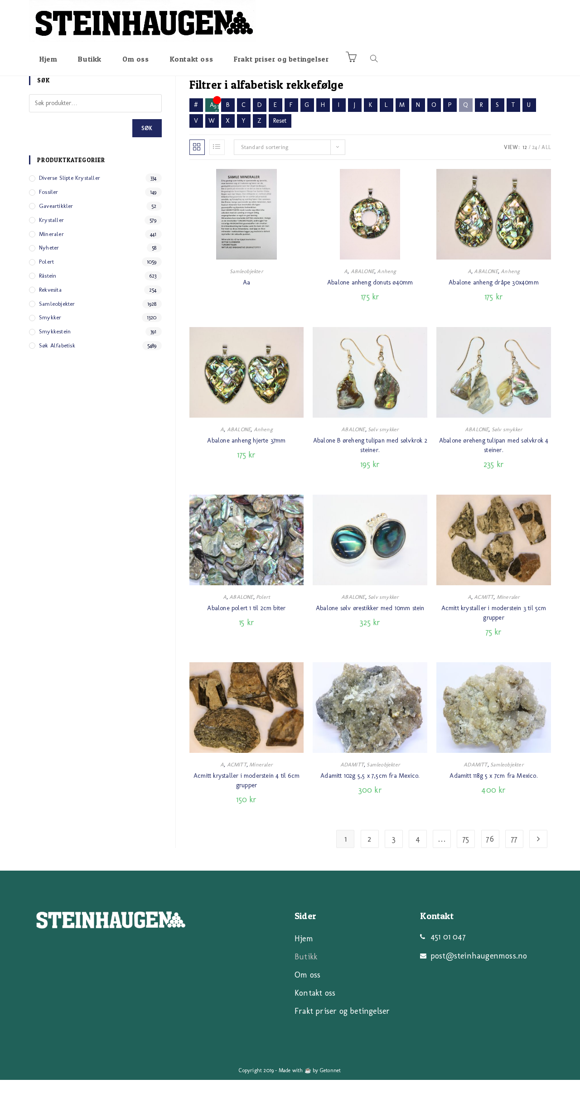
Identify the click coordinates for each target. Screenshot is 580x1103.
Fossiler (48, 191)
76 (489, 839)
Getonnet (330, 1070)
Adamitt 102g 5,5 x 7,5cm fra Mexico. (370, 776)
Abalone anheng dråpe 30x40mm (494, 282)
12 (524, 147)
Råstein (47, 275)
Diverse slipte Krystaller (69, 177)
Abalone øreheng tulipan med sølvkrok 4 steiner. (494, 445)
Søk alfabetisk (57, 345)
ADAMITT (352, 764)
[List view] (217, 147)
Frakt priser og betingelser (342, 1011)
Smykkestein (55, 331)
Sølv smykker (383, 429)
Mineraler (508, 597)
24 (534, 147)
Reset (280, 121)
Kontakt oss (315, 993)
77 (514, 839)
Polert (263, 597)
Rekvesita (50, 289)
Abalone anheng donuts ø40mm (370, 282)
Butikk (306, 957)
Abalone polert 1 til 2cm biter (246, 608)
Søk (147, 128)
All (546, 147)
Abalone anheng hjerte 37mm (246, 440)
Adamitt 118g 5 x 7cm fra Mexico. (493, 776)
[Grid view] (197, 147)
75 (466, 839)
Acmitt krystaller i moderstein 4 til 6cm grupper (246, 780)
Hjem (304, 939)
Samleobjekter (246, 271)
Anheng (386, 271)
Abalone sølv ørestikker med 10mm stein (370, 608)
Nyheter (49, 247)
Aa (246, 282)
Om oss (307, 975)
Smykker (50, 317)
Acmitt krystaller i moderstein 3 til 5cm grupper (493, 612)
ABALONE (362, 271)
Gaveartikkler (56, 205)
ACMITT (483, 597)
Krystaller (51, 220)
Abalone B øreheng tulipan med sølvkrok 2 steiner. (370, 445)
